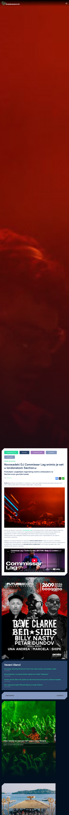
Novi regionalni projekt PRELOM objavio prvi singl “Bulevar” (23, 685)
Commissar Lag (27, 530)
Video (6, 461)
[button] (66, 3)
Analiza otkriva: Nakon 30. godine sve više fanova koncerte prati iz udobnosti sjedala (32, 679)
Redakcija (9, 478)
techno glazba (37, 452)
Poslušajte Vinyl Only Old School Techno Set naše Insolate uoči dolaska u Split (30, 669)
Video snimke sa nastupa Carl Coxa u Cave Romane (24, 741)
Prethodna (10, 695)
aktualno (9, 457)
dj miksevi (51, 452)
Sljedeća (60, 695)
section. (24, 452)
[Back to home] (11, 3)
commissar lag (11, 452)
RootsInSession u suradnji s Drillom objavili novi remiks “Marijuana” (26, 674)
